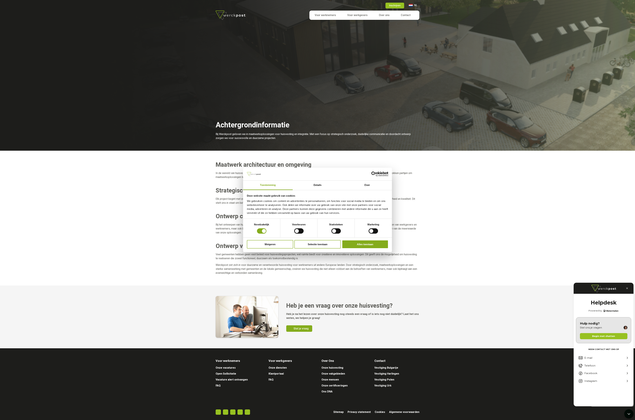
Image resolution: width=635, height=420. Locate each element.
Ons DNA (327, 392)
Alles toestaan (365, 244)
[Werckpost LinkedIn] (232, 412)
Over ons (384, 15)
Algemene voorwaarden (404, 412)
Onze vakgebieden (333, 374)
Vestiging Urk (382, 386)
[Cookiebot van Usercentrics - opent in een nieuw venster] (373, 174)
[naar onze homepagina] (230, 15)
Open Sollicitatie (226, 374)
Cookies (380, 412)
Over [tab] (367, 185)
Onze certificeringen (334, 386)
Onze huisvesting (332, 368)
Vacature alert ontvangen (232, 380)
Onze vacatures (226, 368)
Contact (406, 15)
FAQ (218, 386)
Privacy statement (359, 412)
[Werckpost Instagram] (240, 412)
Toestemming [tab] (268, 185)
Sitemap (338, 412)
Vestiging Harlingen (386, 374)
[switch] (299, 231)
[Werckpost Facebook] (218, 412)
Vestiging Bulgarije (386, 368)
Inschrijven (395, 5)
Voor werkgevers (357, 15)
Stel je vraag (301, 329)
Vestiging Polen (384, 380)
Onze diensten (278, 368)
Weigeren (270, 244)
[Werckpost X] (225, 412)
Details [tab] (318, 185)
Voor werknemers (325, 15)
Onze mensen (330, 380)
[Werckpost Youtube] (247, 412)
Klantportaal (276, 374)
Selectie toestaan (317, 244)
